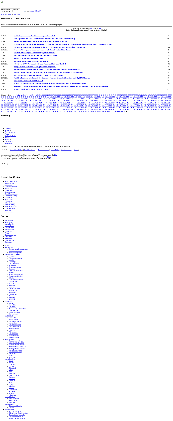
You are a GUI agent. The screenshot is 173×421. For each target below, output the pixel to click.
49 (117, 95)
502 (148, 108)
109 (73, 97)
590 (52, 111)
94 (35, 97)
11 (41, 95)
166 (61, 99)
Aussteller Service (29, 150)
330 (7, 104)
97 (41, 97)
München (12, 386)
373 (128, 104)
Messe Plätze (55, 150)
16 (51, 95)
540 (83, 109)
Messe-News (9, 222)
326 (167, 102)
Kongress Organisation (16, 274)
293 (75, 102)
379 (145, 104)
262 (159, 100)
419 (86, 106)
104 (59, 97)
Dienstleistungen (14, 263)
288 (61, 102)
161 (47, 99)
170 (72, 99)
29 (77, 95)
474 (69, 108)
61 (141, 95)
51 (121, 95)
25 (69, 95)
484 (97, 108)
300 (94, 102)
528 (49, 109)
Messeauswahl (9, 183)
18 (55, 95)
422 (94, 106)
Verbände (12, 283)
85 (17, 97)
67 (153, 95)
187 (120, 99)
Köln (10, 382)
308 (117, 102)
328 (2, 104)
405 (47, 106)
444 (156, 106)
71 (161, 95)
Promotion (12, 299)
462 (35, 108)
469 (55, 108)
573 (5, 111)
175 (86, 99)
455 (16, 108)
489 (111, 108)
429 (114, 106)
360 (92, 104)
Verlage (11, 287)
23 (65, 95)
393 (13, 106)
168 (66, 99)
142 (164, 97)
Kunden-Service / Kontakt (17, 418)
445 (159, 106)
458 (24, 108)
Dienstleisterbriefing (11, 187)
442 (150, 106)
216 (30, 100)
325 (164, 102)
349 (61, 104)
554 (122, 109)
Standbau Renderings (15, 352)
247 (117, 100)
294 (77, 102)
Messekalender (9, 226)
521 (30, 109)
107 (67, 97)
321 (153, 102)
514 (10, 109)
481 (89, 108)
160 (44, 99)
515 (13, 109)
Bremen (11, 362)
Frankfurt (12, 373)
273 (19, 102)
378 (142, 104)
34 (87, 95)
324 (161, 102)
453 (10, 108)
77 (1, 97)
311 (125, 102)
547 (103, 109)
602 (86, 111)
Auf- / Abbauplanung (11, 194)
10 (39, 95)
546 (100, 109)
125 (117, 97)
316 (139, 102)
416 (77, 106)
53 (125, 95)
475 (72, 108)
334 (19, 104)
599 (77, 111)
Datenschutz (9, 141)
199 (153, 99)
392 (10, 106)
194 (139, 99)
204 (167, 99)
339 (33, 104)
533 (63, 109)
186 (117, 99)
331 (10, 104)
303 (103, 102)
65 (149, 95)
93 (33, 97)
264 (164, 100)
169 (69, 99)
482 (92, 108)
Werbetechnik (13, 290)
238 (91, 100)
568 (161, 109)
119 (100, 97)
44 (107, 95)
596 (69, 111)
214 (24, 100)
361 (94, 104)
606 (97, 111)
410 (61, 106)
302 (100, 102)
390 (5, 106)
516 (16, 109)
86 (19, 97)
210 (13, 100)
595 (66, 111)
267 (2, 102)
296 (83, 102)
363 (100, 104)
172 (77, 99)
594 (63, 111)
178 (94, 99)
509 (167, 108)
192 (134, 99)
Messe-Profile (9, 224)
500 (142, 108)
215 (27, 100)
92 (31, 97)
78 (3, 97)
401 (35, 106)
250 (125, 100)
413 (69, 106)
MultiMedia (12, 292)
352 (69, 104)
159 (41, 99)
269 (7, 102)
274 (21, 102)
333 (16, 104)
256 (142, 100)
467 (49, 108)
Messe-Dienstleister (16, 150)
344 (47, 104)
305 (108, 102)
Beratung (12, 256)
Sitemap (7, 139)
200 (156, 99)
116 (92, 97)
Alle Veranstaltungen (15, 406)
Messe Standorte (10, 359)
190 (128, 99)
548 (105, 109)
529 (52, 109)
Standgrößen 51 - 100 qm (17, 344)
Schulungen (12, 262)
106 (65, 97)
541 (86, 109)
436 (133, 106)
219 (38, 100)
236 (86, 100)
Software (12, 269)
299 (92, 102)
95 (37, 97)
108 (70, 97)
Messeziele (8, 185)
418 (83, 106)
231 (72, 100)
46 (111, 95)
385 (162, 104)
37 (93, 95)
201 (159, 99)
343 (44, 104)
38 (95, 95)
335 (21, 104)
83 (13, 97)
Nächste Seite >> (120, 111)
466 (47, 108)
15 (49, 95)
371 (122, 104)
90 (27, 97)
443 (153, 106)
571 (170, 109)
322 (156, 102)
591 (55, 111)
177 (92, 99)
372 (125, 104)
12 (43, 95)
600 (80, 111)
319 (147, 102)
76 (171, 95)
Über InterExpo (10, 132)
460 (30, 108)
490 (114, 108)
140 (159, 97)
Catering (11, 260)
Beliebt (19, 14)
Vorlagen (12, 303)
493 (122, 108)
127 (122, 97)
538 (77, 109)
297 (86, 102)
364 (103, 104)
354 (75, 104)
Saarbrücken (13, 389)
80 (7, 97)
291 (69, 102)
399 (30, 106)
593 (61, 111)
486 (103, 108)
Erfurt (11, 370)
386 (164, 104)
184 (111, 99)
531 (58, 109)
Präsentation (9, 201)
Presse (7, 137)
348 (58, 104)
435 (131, 106)
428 (111, 106)
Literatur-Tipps (9, 240)
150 (16, 99)
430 (117, 106)
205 (170, 99)
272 (16, 102)
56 (131, 95)
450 (2, 108)
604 (92, 111)
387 (167, 104)
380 (148, 104)
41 (101, 95)
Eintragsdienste (9, 409)
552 (117, 109)
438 (139, 106)
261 (156, 100)
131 (134, 97)
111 (79, 97)
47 (113, 95)
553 (119, 109)
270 (10, 102)
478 (80, 108)
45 (109, 95)
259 (150, 100)
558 (133, 109)
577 (16, 111)
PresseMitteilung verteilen (17, 415)
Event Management (15, 267)
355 (77, 104)
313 (131, 102)
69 (157, 95)
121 (106, 97)
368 (114, 104)
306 (111, 102)
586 (41, 111)
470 (58, 108)
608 (103, 111)
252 (131, 100)
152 (21, 99)
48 (115, 95)
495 (128, 108)
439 (142, 106)
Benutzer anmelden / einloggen (18, 249)
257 (145, 100)
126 (120, 97)
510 (170, 108)
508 (164, 108)
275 (24, 102)
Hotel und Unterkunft (15, 271)
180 (100, 99)
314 (133, 102)
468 (52, 108)
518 (21, 109)
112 (81, 97)
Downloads (8, 242)
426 (105, 106)
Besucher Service (43, 150)
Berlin (11, 361)
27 (73, 95)
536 (72, 109)
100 (48, 97)
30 (79, 95)
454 (13, 108)
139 (156, 97)
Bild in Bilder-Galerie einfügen (18, 413)
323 (159, 102)
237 (89, 100)
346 (52, 104)
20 (59, 95)
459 (27, 108)
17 (53, 95)
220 (41, 100)
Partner (7, 134)
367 (111, 104)
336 (24, 104)
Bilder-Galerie (9, 229)
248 (119, 100)
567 (159, 109)
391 (7, 106)
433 (125, 106)
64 (147, 95)
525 (41, 109)
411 (63, 106)
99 (45, 97)
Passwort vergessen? (15, 253)
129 (128, 97)
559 (136, 109)
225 (55, 100)
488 (108, 108)
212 (19, 100)
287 (58, 102)
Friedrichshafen (14, 375)
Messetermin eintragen (16, 416)
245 (111, 100)
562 (145, 109)
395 (19, 106)
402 (38, 106)
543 (91, 109)
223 (49, 100)
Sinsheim (12, 391)
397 (24, 106)
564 (150, 109)
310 (122, 102)
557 (131, 109)
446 (161, 106)
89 (25, 97)
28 (75, 95)
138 (153, 97)
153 (24, 99)
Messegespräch (9, 199)
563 (147, 109)
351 (66, 104)
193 (136, 99)
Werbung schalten (10, 136)
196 (145, 99)
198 (150, 99)
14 (47, 95)
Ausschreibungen (10, 235)
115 (89, 97)
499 (139, 108)
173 (80, 99)
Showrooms (12, 357)
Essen (11, 371)
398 (27, 106)
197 (148, 99)
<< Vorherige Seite (20, 95)
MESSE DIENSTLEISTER (14, 254)
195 (142, 99)
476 (75, 108)
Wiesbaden (12, 395)
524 (38, 109)
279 (35, 102)
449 (170, 106)
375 (134, 104)
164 (55, 99)
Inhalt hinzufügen (6, 14)
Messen (11, 407)
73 (165, 95)
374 (131, 104)
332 (13, 104)
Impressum (8, 143)
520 (27, 109)
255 (139, 100)
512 (5, 109)
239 (94, 100)
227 (61, 100)
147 (7, 99)
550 (111, 109)
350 (63, 104)
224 (52, 100)
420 (89, 106)
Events (11, 355)
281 (41, 102)
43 (105, 95)
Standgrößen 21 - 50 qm (16, 343)
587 (44, 111)
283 (47, 102)
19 (57, 95)
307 (114, 102)
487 (106, 108)
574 (7, 111)
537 (75, 109)
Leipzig (11, 384)
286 (55, 102)
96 (39, 97)
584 (35, 111)
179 (97, 99)
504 (153, 108)
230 (69, 100)
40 (99, 95)
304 (106, 102)
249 (122, 100)
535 (69, 109)
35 (89, 95)
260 (153, 100)
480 (86, 108)
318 (145, 102)
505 (156, 108)
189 (125, 99)
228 (63, 100)
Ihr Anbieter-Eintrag (15, 411)
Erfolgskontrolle (10, 203)
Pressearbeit (8, 188)
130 (131, 97)
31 (81, 95)
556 (128, 109)
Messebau (12, 285)
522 (33, 109)
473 (66, 108)
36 (91, 95)
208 (7, 100)
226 (58, 100)
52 (123, 95)
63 (145, 95)
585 (38, 111)
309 (120, 102)
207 (5, 100)
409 (58, 106)
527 (47, 109)
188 (122, 99)
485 (100, 108)
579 (21, 111)
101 (51, 97)
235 (83, 100)
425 (103, 106)
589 (49, 111)
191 (131, 99)
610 (108, 111)
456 (19, 108)
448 (167, 106)
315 (136, 102)
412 (66, 106)
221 (44, 100)
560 (139, 109)
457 (21, 108)
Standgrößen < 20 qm (16, 341)
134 (142, 97)
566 (156, 109)
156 (33, 99)
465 (44, 108)
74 (167, 95)
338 (30, 104)
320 (150, 102)
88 (23, 97)
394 (16, 106)
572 (2, 111)
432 (122, 106)
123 (111, 97)
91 (29, 97)
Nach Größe (13, 402)
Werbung (12, 298)
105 (62, 97)
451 (5, 108)
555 (125, 109)
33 (85, 95)
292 (72, 102)
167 (63, 99)
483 (94, 108)
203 (164, 99)
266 (170, 100)
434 (128, 106)
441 (147, 106)
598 (75, 111)
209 (10, 100)
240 (97, 100)
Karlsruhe (12, 380)
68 (155, 95)
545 (97, 109)
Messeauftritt (13, 323)
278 (33, 102)
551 (114, 109)
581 (27, 111)
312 (128, 102)
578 (19, 111)
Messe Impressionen (15, 350)
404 (44, 106)
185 (114, 99)
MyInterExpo (9, 247)
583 (33, 111)
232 (75, 100)
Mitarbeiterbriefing (11, 196)
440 (145, 106)
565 (153, 109)
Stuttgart (11, 393)
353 (72, 104)
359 (89, 104)
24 (67, 95)
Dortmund (12, 364)
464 (41, 108)
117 (95, 97)
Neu (14, 14)
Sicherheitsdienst (14, 265)
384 (159, 104)
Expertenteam (13, 314)
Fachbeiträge (9, 220)
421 (91, 106)
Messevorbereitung (15, 325)
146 (5, 99)
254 (136, 100)
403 (41, 106)
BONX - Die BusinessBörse (18, 308)
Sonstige (11, 272)
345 (49, 104)
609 (106, 111)
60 (139, 95)
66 (151, 95)
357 (83, 104)
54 (127, 95)
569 (164, 109)
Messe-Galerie (9, 339)
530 (55, 109)
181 (103, 99)
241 (100, 100)
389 (2, 106)
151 (19, 99)
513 (7, 109)
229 (66, 100)
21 (61, 95)
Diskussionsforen (14, 312)
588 (47, 111)
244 (108, 100)
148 (10, 99)
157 (35, 99)
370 (120, 104)
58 (135, 95)
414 (72, 106)
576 (13, 111)
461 (33, 108)
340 (35, 104)
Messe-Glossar (9, 227)
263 (161, 100)
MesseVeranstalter (14, 289)
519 (24, 109)
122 (108, 97)
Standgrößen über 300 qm (17, 348)
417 (80, 106)
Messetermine (9, 212)
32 (83, 95)
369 (117, 104)
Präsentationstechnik (15, 258)
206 (2, 100)
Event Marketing (10, 208)
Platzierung (8, 190)
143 (167, 97)
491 (117, 108)
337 (27, 104)
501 (145, 108)
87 (21, 97)
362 (97, 104)
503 (150, 108)
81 (9, 97)
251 (128, 100)
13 (45, 95)
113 (84, 97)
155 (30, 99)
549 (108, 109)
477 (77, 108)
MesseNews (39, 11)
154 (27, 99)
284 (49, 102)
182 (106, 99)
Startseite (31, 11)
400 (33, 106)
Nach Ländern (13, 400)
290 (66, 102)
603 (89, 111)
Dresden (11, 366)
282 (44, 102)
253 (133, 100)
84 (15, 97)
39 (97, 95)
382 (153, 104)
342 (41, 104)
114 (87, 97)
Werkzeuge (8, 231)
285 (52, 102)
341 (38, 104)
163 (52, 99)
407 (52, 106)
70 (159, 95)
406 (49, 106)
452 (7, 108)
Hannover (12, 379)
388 (170, 104)
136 (148, 97)
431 (119, 106)
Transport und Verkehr (16, 276)
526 (44, 109)
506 (159, 108)
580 (24, 111)
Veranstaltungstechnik (16, 280)
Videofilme (12, 353)
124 (114, 97)
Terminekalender (66, 150)
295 (80, 102)
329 (5, 104)
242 (103, 100)
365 (106, 104)
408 (55, 106)
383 (156, 104)
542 (89, 109)
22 (63, 95)
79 (5, 97)
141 (162, 97)
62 (143, 95)
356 (80, 104)
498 (136, 108)
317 (142, 102)
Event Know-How (11, 206)
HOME (7, 245)
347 (55, 104)
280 (38, 102)
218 (35, 100)
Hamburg (12, 377)
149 (13, 99)
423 (97, 106)
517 (19, 109)
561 (142, 109)
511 (2, 109)
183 (108, 99)
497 (134, 108)
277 (30, 102)
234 (80, 100)
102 (53, 97)
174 (83, 99)
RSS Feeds (8, 238)
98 (43, 97)
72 (163, 95)
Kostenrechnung (10, 205)
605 (94, 111)
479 (83, 108)
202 (162, 99)
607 (100, 111)
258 (147, 100)
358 (86, 104)
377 (139, 104)
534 (66, 109)
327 (170, 102)
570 (167, 109)
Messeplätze (9, 210)
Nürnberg (12, 388)
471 (61, 108)
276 (27, 102)
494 (125, 108)
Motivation (8, 197)
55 (129, 95)
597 (72, 111)
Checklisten (8, 236)
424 (100, 106)
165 (58, 99)
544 (94, 109)
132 (136, 97)
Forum (76, 150)
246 (114, 100)
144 (170, 97)
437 (136, 106)
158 (38, 99)
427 (108, 106)
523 (35, 109)
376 (136, 104)
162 (49, 99)
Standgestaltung (10, 192)
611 (111, 111)
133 (139, 97)
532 (61, 109)
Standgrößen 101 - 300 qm (17, 346)
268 (5, 102)
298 (89, 102)
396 (21, 106)
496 (131, 108)
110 (76, 97)
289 (63, 102)
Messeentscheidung (11, 181)
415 (75, 106)
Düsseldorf (12, 368)
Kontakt (7, 130)
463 (38, 108)
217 (33, 100)
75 (169, 95)
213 (21, 100)
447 (164, 106)
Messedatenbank (10, 397)
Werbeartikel (13, 294)
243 (105, 100)
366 (108, 104)
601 (83, 111)
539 (80, 109)
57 (133, 95)
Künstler (11, 278)
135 (145, 97)
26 (71, 95)
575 (10, 111)
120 (103, 97)
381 (150, 104)
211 (16, 100)
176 (89, 99)
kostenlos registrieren (15, 251)
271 (13, 102)
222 (47, 100)
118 (97, 97)
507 (162, 108)
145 (2, 99)
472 (63, 108)
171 (75, 99)
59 (137, 95)
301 (97, 102)
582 (30, 111)
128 (125, 97)
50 (119, 95)
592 (58, 111)
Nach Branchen (14, 398)
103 (56, 97)
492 (120, 108)
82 (11, 97)
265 (167, 100)
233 (77, 100)
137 (150, 97)
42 (103, 95)
